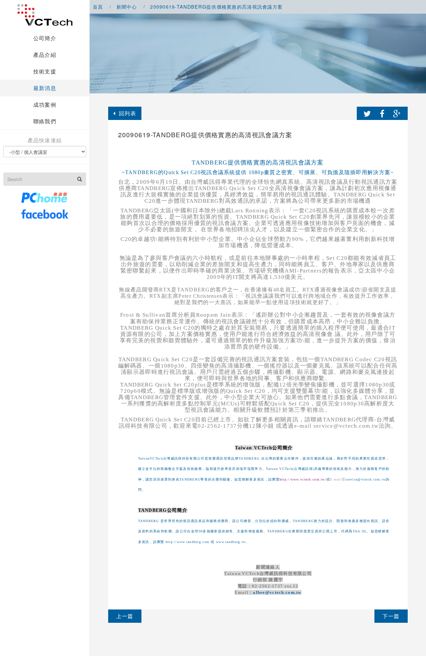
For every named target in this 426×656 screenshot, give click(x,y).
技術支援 (44, 71)
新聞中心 (126, 6)
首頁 (98, 6)
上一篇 (124, 616)
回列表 (127, 113)
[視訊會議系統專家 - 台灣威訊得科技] (45, 15)
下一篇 (391, 616)
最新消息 (44, 88)
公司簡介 (44, 38)
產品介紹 (44, 54)
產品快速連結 (45, 140)
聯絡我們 (44, 121)
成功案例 (44, 104)
